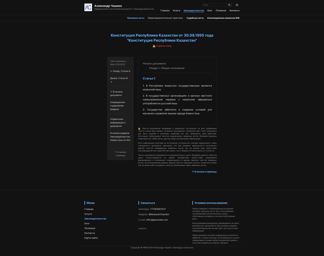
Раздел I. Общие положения (166, 68)
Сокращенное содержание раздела (117, 105)
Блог (209, 10)
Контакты (235, 10)
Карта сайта (91, 238)
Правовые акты (135, 18)
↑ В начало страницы (204, 171)
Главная (165, 10)
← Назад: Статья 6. (120, 71)
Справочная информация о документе (118, 122)
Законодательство (194, 10)
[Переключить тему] (237, 5)
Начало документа (154, 63)
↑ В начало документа (116, 93)
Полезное (221, 10)
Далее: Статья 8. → (119, 80)
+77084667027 (158, 209)
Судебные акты (195, 18)
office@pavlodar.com (157, 219)
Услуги (176, 10)
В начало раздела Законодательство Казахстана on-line (120, 136)
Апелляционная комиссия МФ (223, 18)
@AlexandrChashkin (159, 214)
